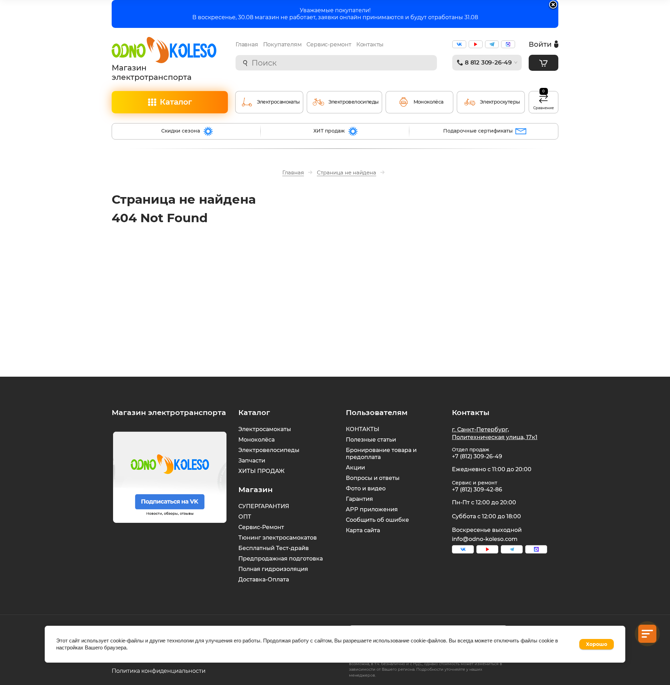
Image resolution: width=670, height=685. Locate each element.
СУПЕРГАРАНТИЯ (263, 506)
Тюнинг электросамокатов (277, 537)
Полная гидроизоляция (273, 569)
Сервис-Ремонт (261, 527)
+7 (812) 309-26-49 (477, 456)
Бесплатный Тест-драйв (273, 548)
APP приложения (372, 509)
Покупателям (282, 44)
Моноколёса (256, 439)
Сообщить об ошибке (377, 520)
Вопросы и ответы (373, 478)
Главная (247, 44)
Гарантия (359, 499)
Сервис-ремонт (328, 44)
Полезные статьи (371, 439)
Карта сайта (363, 530)
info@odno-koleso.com (485, 539)
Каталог (176, 102)
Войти (540, 44)
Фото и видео (366, 488)
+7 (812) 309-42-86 (477, 489)
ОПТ (244, 516)
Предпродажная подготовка (280, 558)
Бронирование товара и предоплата (381, 453)
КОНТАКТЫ (362, 429)
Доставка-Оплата (263, 579)
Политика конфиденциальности (159, 671)
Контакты (370, 44)
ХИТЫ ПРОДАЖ (261, 471)
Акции (355, 467)
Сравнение (543, 101)
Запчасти (251, 460)
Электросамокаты (264, 429)
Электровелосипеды (268, 450)
